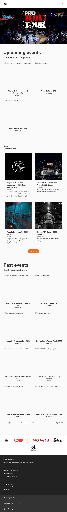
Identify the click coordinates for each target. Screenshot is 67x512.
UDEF (18, 503)
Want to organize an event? (10, 476)
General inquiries (8, 473)
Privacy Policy (7, 489)
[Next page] (37, 422)
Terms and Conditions (9, 487)
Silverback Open (8, 503)
